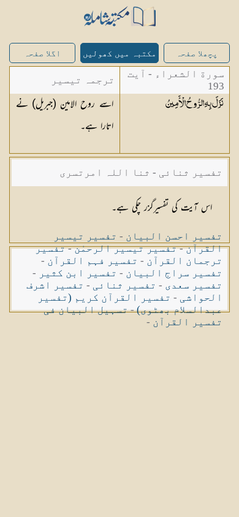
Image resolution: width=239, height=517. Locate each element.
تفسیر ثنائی (124, 285)
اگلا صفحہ (42, 53)
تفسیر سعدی (193, 285)
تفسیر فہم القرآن (92, 260)
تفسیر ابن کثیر (78, 273)
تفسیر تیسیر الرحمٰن (125, 248)
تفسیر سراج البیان (174, 273)
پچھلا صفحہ (197, 53)
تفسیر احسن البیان (174, 236)
